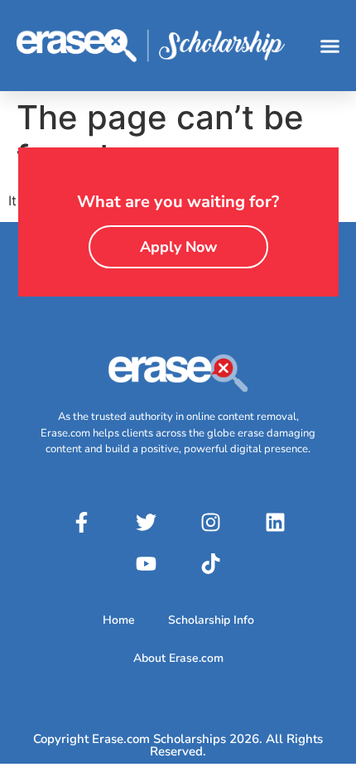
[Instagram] (210, 522)
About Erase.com (178, 658)
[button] (330, 45)
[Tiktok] (210, 564)
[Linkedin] (275, 522)
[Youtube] (145, 564)
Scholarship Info (211, 620)
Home (119, 620)
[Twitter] (145, 522)
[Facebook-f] (81, 522)
